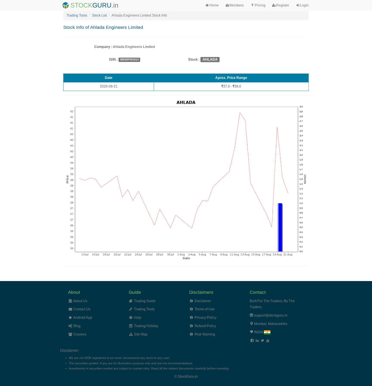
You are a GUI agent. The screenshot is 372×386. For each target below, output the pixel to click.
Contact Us (81, 309)
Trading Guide (145, 301)
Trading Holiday (146, 326)
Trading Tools (77, 15)
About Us (80, 301)
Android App (82, 317)
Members (236, 5)
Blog (77, 326)
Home (214, 5)
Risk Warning (205, 334)
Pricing (260, 5)
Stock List (99, 15)
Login (304, 5)
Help (137, 317)
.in (115, 5)
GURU (102, 5)
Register (282, 5)
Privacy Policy (205, 317)
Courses (79, 334)
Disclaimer (203, 301)
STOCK (81, 5)
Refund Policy (205, 326)
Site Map (140, 334)
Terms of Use (205, 309)
